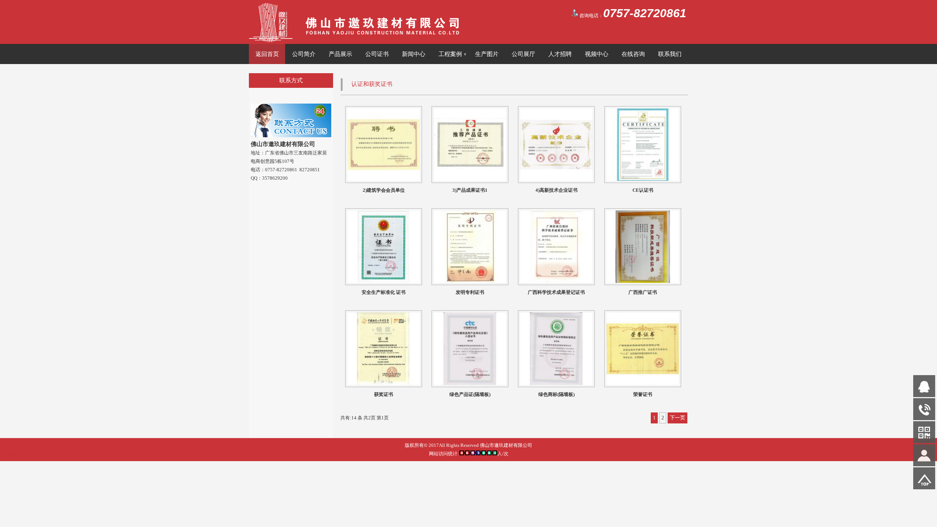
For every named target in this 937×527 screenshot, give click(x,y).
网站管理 (13, 454)
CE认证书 (642, 190)
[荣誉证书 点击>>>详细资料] (642, 383)
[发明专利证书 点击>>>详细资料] (470, 281)
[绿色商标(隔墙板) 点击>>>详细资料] (556, 383)
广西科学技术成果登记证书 (556, 292)
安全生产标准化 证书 (384, 292)
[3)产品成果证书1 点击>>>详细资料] (470, 179)
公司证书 (377, 54)
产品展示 (340, 54)
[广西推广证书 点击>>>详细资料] (642, 281)
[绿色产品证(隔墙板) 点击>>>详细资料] (470, 383)
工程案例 (452, 54)
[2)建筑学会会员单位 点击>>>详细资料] (383, 179)
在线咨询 (633, 54)
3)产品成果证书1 (470, 190)
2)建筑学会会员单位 (384, 190)
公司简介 (304, 54)
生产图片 (487, 54)
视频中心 (596, 54)
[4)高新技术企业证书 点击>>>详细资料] (556, 179)
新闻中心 (413, 54)
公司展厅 (523, 54)
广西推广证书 (642, 292)
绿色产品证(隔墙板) (469, 394)
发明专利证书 (470, 292)
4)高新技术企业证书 (556, 190)
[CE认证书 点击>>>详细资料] (642, 179)
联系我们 (670, 54)
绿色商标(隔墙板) (556, 394)
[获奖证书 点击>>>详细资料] (383, 383)
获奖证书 (383, 394)
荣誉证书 (642, 394)
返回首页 (267, 54)
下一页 (677, 418)
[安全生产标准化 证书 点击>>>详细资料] (383, 281)
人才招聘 (560, 54)
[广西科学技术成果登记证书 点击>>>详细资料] (556, 281)
